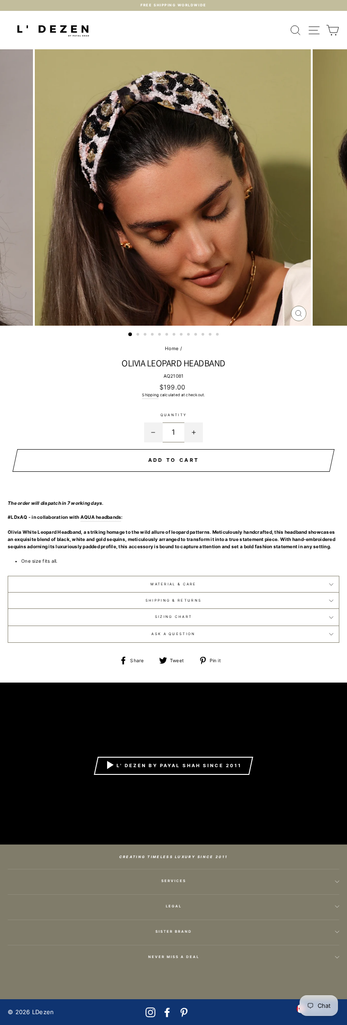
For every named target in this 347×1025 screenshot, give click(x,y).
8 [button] (182, 335)
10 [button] (196, 335)
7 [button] (175, 335)
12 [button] (211, 335)
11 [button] (204, 335)
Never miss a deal (173, 957)
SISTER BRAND (173, 932)
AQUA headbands (101, 517)
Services (173, 881)
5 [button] (160, 335)
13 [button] (218, 335)
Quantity (173, 415)
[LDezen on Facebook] (167, 1012)
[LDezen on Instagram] (150, 1012)
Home (171, 348)
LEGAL (174, 906)
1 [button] (130, 334)
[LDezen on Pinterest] (184, 1012)
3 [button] (146, 335)
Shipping (150, 395)
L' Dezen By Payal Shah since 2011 (179, 765)
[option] (173, 5)
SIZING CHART (173, 617)
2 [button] (138, 335)
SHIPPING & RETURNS (173, 600)
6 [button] (167, 335)
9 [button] (189, 335)
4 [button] (153, 335)
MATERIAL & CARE (173, 584)
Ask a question (173, 634)
